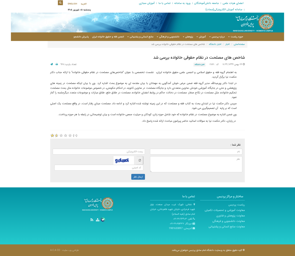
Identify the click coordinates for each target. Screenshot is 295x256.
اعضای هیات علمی (233, 3)
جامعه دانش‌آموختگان (206, 3)
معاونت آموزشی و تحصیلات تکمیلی (225, 210)
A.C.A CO (55, 250)
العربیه (84, 4)
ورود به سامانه (182, 3)
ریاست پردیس (236, 205)
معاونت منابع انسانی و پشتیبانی (227, 226)
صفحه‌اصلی (239, 44)
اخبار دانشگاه (215, 44)
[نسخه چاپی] (57, 64)
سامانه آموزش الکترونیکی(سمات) (224, 9)
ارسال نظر (138, 177)
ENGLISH (72, 4)
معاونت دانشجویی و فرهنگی (228, 221)
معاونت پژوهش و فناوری (230, 216)
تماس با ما (164, 3)
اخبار (227, 44)
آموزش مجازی (147, 3)
